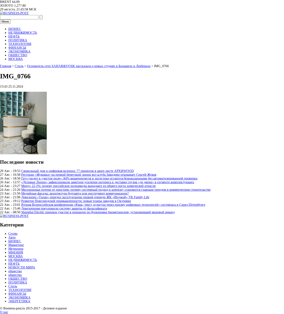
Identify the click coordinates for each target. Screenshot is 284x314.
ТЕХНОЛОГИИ (19, 44)
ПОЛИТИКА (17, 40)
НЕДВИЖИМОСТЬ (22, 32)
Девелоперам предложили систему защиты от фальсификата (64, 208)
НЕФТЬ (14, 36)
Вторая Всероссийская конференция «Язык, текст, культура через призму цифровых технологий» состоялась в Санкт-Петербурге (113, 204)
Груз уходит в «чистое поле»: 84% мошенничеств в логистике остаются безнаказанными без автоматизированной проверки (109, 178)
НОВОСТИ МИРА (21, 267)
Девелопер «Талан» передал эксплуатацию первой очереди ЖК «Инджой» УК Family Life (85, 197)
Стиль (12, 286)
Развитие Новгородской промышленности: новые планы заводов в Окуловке (76, 201)
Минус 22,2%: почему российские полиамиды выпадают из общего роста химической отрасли (88, 186)
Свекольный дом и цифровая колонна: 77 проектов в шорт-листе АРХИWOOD (77, 171)
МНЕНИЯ (15, 252)
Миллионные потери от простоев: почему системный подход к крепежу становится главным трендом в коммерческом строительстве (116, 189)
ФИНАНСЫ (17, 47)
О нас (4, 312)
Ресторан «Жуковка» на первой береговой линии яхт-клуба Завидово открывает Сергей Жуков (88, 174)
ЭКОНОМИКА (19, 51)
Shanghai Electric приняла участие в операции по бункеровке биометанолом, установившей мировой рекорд (98, 212)
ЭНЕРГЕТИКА (19, 301)
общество (15, 271)
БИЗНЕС (14, 29)
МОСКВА (15, 59)
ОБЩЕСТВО (17, 55)
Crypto (12, 233)
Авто (12, 237)
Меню (5, 21)
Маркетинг (16, 245)
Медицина (15, 248)
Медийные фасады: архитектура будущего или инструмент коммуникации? (75, 193)
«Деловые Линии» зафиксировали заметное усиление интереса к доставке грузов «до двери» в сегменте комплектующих (107, 182)
